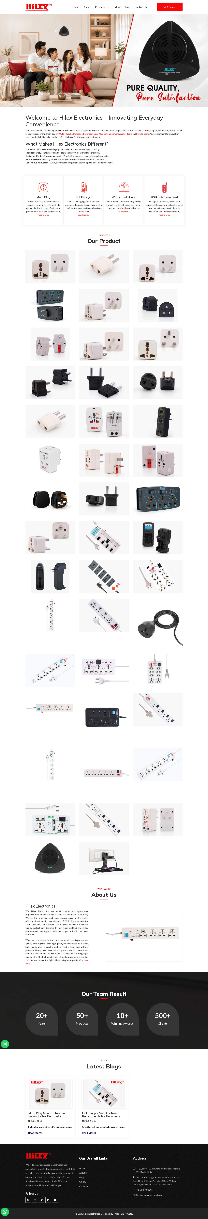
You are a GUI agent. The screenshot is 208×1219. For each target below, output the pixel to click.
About (87, 7)
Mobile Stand (142, 134)
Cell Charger (76, 134)
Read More (34, 1132)
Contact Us (141, 7)
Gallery (116, 7)
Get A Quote (168, 7)
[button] (15, 60)
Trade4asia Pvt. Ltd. (123, 1213)
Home (76, 7)
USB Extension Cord (109, 134)
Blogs (82, 1177)
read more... (43, 215)
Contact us (84, 1186)
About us (83, 1172)
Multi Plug (64, 134)
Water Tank (126, 134)
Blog (127, 7)
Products (100, 7)
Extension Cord (90, 134)
